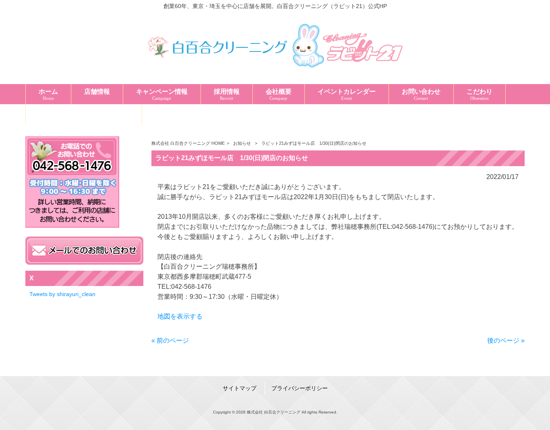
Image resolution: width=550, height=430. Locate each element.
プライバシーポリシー (299, 388)
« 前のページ (170, 340)
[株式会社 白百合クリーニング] (275, 71)
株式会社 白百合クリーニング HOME (188, 143)
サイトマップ (239, 388)
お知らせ (242, 143)
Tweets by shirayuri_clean (62, 294)
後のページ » (506, 340)
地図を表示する (180, 316)
